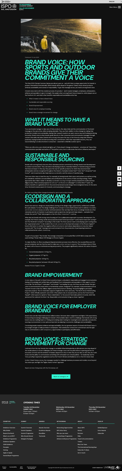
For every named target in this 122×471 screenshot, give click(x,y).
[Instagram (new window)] (119, 174)
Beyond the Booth (8, 433)
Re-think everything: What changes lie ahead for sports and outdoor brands (49, 192)
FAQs (79, 436)
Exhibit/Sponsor (102, 427)
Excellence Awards (44, 430)
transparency (47, 330)
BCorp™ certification (59, 183)
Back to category (60, 376)
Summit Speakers (26, 430)
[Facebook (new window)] (119, 168)
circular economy (58, 224)
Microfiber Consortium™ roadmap (65, 214)
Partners (80, 433)
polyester (62, 226)
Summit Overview (26, 427)
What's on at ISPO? (9, 436)
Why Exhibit (6, 430)
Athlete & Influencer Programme (67, 439)
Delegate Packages (27, 439)
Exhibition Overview (9, 427)
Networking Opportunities (65, 427)
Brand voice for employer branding (40, 109)
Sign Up (100, 421)
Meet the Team (82, 444)
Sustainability (13, 467)
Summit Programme (27, 433)
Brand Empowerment (36, 105)
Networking (61, 421)
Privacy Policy (4, 467)
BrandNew (42, 433)
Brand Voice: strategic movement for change (43, 112)
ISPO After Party (62, 430)
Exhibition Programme (10, 439)
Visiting (5, 450)
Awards (42, 421)
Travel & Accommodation (85, 439)
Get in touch (81, 453)
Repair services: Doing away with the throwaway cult (41, 368)
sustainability (58, 173)
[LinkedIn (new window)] (119, 184)
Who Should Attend (27, 436)
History (80, 430)
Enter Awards (102, 430)
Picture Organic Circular (37, 266)
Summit (23, 421)
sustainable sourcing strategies (62, 181)
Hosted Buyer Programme (11, 455)
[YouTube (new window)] (119, 179)
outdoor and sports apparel (68, 244)
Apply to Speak (7, 453)
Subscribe (101, 433)
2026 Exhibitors (8, 444)
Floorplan (6, 447)
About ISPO (81, 427)
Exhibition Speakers (9, 441)
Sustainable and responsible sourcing (40, 102)
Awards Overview (44, 427)
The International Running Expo (87, 447)
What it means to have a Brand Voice (40, 99)
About (80, 421)
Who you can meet (62, 433)
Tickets (80, 441)
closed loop (46, 230)
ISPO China (21, 467)
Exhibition (6, 421)
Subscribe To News (83, 450)
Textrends (42, 436)
